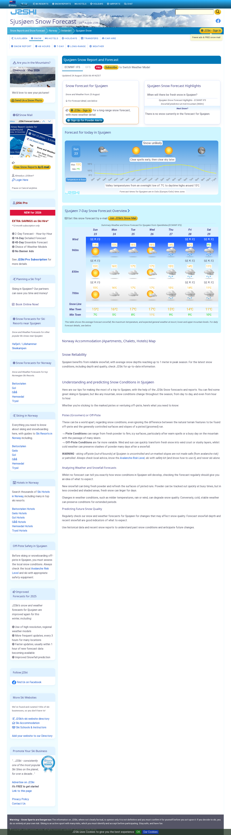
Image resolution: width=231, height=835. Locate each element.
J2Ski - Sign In (212, 30)
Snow (27, 30)
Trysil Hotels (19, 530)
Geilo (15, 450)
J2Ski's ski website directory (32, 718)
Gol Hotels (18, 517)
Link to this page (22, 790)
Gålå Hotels (19, 522)
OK (138, 831)
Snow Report (22, 46)
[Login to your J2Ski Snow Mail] (32, 138)
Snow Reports (63, 4)
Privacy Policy (20, 799)
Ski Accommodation (27, 723)
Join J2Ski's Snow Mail (122, 218)
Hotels (53, 38)
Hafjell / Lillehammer (24, 344)
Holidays (71, 38)
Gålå (14, 392)
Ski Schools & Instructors (30, 727)
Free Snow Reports (31, 167)
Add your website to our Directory (32, 735)
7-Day (60, 46)
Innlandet (66, 30)
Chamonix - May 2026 (26, 70)
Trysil (15, 401)
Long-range (78, 46)
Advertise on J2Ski (23, 782)
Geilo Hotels (19, 513)
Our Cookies (150, 831)
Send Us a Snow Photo (28, 100)
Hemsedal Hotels (22, 526)
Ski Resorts (41, 4)
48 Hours (44, 46)
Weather (98, 46)
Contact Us (19, 803)
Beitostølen (19, 383)
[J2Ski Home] (23, 14)
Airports (115, 4)
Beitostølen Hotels (23, 509)
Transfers (91, 38)
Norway (53, 30)
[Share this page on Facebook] (218, 22)
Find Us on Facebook (28, 682)
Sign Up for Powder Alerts (86, 120)
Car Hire (110, 38)
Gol (14, 388)
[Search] (217, 12)
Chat (130, 4)
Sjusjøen (20, 38)
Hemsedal (18, 396)
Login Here (21, 180)
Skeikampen (19, 348)
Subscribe (111, 67)
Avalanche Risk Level (132, 458)
